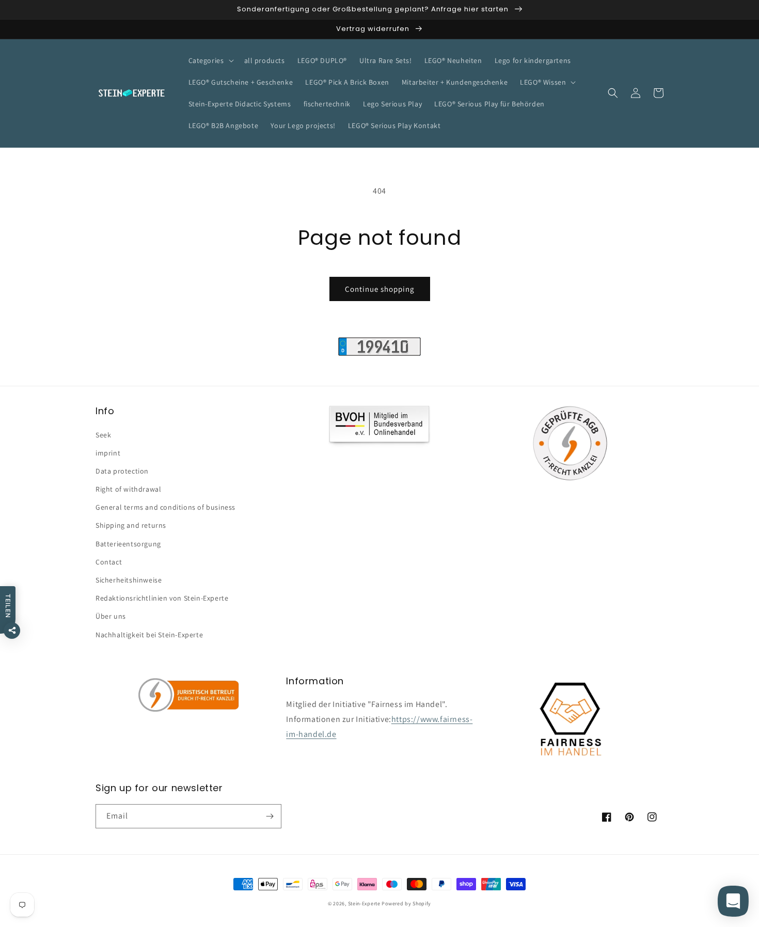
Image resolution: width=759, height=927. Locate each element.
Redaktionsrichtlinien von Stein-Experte (162, 598)
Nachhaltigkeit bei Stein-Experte (149, 634)
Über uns (111, 616)
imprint (108, 453)
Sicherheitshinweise (129, 580)
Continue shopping (380, 289)
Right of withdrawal (128, 489)
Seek (103, 434)
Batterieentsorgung (128, 543)
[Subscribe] (269, 816)
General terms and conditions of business (165, 507)
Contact (109, 562)
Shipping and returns (131, 525)
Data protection (122, 471)
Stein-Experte (364, 903)
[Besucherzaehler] (379, 353)
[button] (210, 60)
